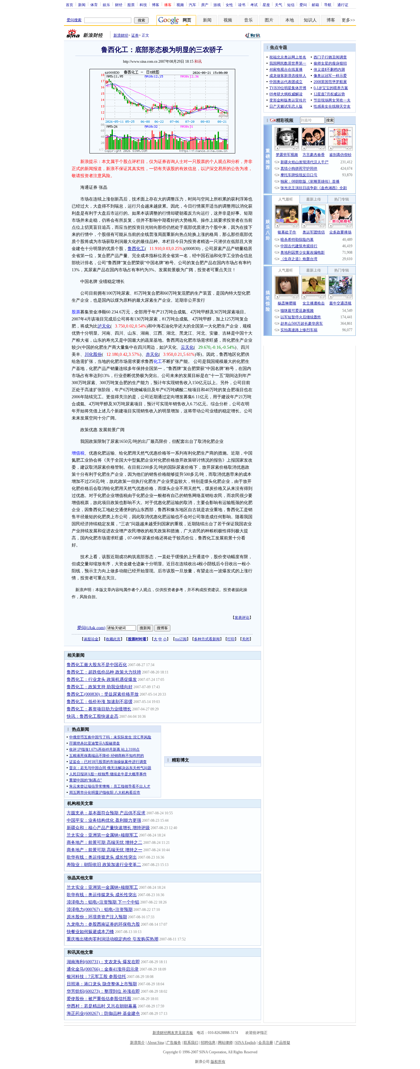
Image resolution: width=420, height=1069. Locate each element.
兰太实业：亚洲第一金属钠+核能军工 (102, 835)
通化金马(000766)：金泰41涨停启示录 (103, 969)
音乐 (248, 20)
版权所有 (218, 1061)
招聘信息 (208, 1042)
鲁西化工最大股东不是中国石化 (97, 664)
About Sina (155, 1042)
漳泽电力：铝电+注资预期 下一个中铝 (103, 902)
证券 (135, 35)
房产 (204, 4)
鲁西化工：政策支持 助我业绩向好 (100, 687)
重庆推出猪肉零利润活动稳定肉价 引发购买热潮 (112, 939)
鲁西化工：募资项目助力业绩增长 (99, 709)
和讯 (198, 61)
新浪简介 (137, 1042)
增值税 (78, 453)
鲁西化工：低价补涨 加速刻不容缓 (100, 701)
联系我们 (191, 1042)
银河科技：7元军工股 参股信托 (96, 976)
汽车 (192, 4)
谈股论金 (91, 639)
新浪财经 (120, 35)
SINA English (245, 1042)
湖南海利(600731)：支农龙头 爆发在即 (103, 962)
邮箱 (315, 4)
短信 (291, 4)
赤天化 (152, 354)
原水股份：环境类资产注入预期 (97, 917)
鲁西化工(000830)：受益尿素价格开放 (103, 694)
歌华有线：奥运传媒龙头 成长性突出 (102, 857)
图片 (269, 20)
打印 (231, 639)
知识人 (310, 20)
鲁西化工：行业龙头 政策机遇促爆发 (102, 679)
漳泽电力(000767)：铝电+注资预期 (100, 909)
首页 (69, 4)
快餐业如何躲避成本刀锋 (90, 931)
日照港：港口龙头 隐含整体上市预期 (102, 984)
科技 (143, 4)
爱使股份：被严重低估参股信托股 (99, 998)
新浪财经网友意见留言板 (173, 1033)
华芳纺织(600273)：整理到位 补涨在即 (103, 991)
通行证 (342, 4)
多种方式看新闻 (207, 639)
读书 (241, 4)
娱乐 (106, 4)
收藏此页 (113, 639)
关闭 (245, 639)
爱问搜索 (74, 20)
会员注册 (265, 1042)
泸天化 (103, 326)
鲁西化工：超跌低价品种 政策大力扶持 (104, 672)
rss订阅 (181, 639)
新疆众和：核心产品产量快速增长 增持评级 (108, 827)
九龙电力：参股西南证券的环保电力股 (103, 924)
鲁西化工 (136, 248)
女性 (229, 4)
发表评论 (242, 617)
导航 (327, 4)
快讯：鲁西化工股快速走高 (92, 716)
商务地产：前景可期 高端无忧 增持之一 (104, 850)
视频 (180, 4)
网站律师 (225, 1042)
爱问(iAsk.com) (91, 627)
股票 (131, 4)
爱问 (303, 4)
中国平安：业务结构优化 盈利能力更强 (104, 820)
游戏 (217, 4)
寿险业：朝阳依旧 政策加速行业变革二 (104, 864)
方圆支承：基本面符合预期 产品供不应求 (106, 813)
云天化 (187, 347)
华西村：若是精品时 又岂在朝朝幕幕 (102, 1006)
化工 (157, 361)
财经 (118, 4)
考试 (254, 4)
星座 (266, 4)
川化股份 (93, 354)
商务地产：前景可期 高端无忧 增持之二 (104, 842)
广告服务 (173, 1042)
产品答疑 (282, 1042)
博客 (155, 4)
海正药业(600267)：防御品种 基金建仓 (103, 1013)
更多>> (348, 20)
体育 (94, 4)
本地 (289, 20)
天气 (278, 4)
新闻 (81, 4)
